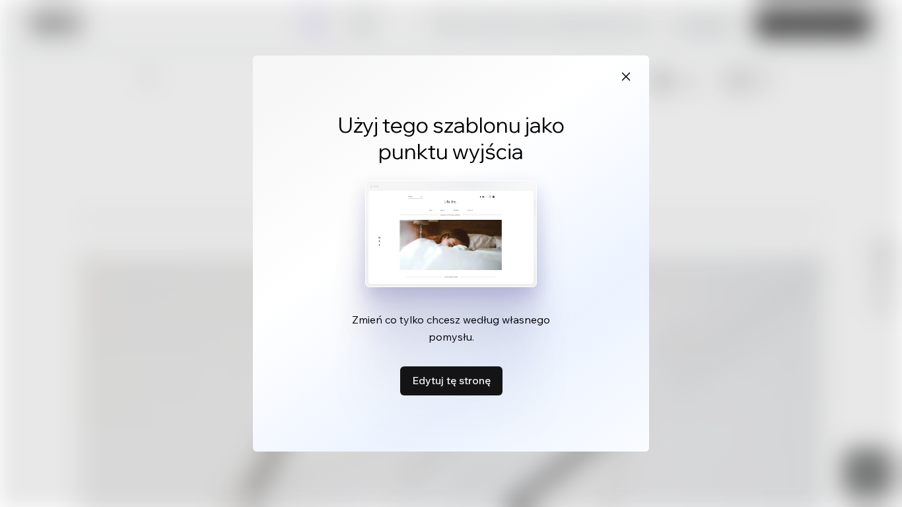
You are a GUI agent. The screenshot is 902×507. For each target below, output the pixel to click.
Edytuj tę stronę (451, 380)
